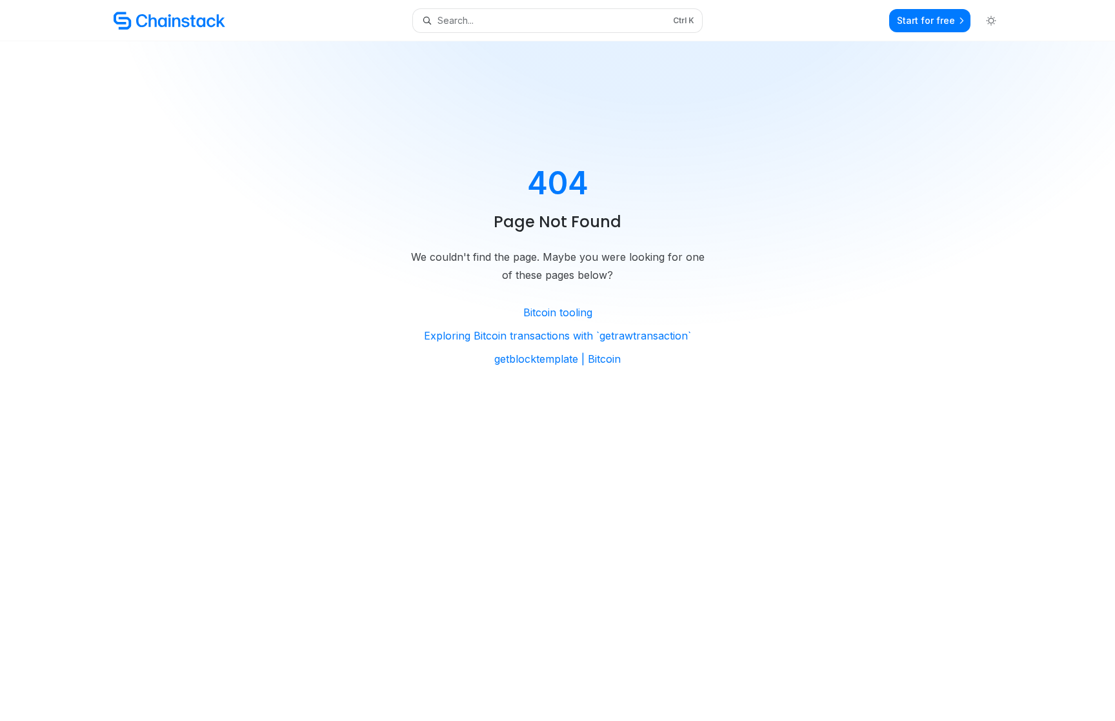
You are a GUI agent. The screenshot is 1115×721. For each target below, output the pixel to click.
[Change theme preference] (991, 20)
